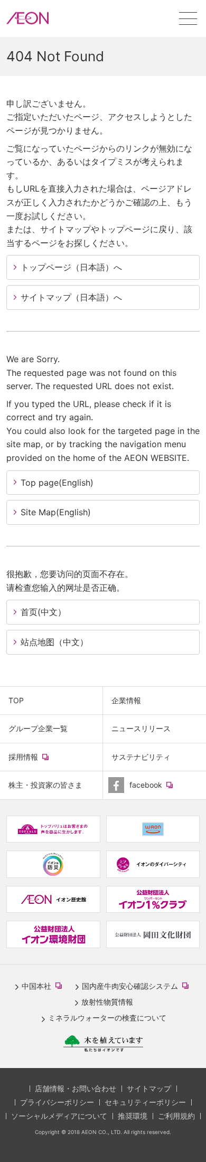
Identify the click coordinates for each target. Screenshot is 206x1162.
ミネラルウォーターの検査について (107, 1017)
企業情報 (126, 700)
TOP (16, 700)
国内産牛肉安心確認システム (137, 986)
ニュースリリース (141, 728)
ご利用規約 (176, 1115)
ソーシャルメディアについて (59, 1115)
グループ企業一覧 (38, 728)
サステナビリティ (141, 756)
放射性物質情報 (107, 1001)
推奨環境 (132, 1115)
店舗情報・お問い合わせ (75, 1088)
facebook (160, 789)
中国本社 (44, 986)
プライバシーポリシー (57, 1102)
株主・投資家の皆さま (45, 784)
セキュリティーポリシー (145, 1102)
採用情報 (38, 761)
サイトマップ (149, 1088)
